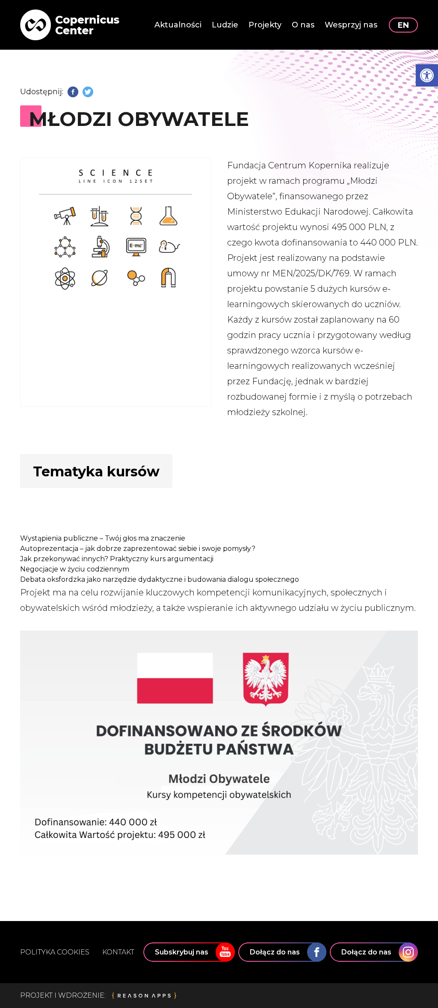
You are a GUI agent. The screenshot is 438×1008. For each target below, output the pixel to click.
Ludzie (225, 25)
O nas (303, 25)
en (403, 25)
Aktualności (177, 25)
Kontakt (118, 952)
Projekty (265, 25)
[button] (427, 75)
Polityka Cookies (54, 952)
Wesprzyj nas (351, 25)
